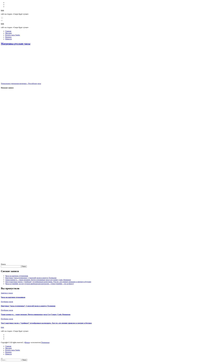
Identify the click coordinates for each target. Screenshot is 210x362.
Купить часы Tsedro (12, 35)
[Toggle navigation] (2, 20)
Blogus (27, 342)
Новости (8, 39)
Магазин (8, 33)
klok (2, 10)
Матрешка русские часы (15, 43)
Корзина (8, 37)
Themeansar (45, 342)
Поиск (3, 264)
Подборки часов (7, 302)
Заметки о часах (7, 293)
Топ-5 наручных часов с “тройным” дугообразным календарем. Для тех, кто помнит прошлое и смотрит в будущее (48, 282)
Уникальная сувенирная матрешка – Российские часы (21, 83)
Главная (8, 31)
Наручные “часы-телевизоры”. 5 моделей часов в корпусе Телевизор (30, 278)
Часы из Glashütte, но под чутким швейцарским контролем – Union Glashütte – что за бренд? (39, 284)
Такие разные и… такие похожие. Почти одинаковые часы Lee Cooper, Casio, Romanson (38, 280)
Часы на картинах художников (16, 276)
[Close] (2, 358)
